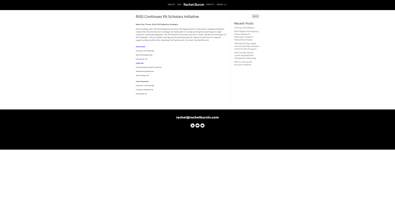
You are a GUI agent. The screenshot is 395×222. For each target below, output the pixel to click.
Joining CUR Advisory (244, 28)
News (220, 4)
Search (255, 16)
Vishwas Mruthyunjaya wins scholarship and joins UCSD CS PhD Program (246, 46)
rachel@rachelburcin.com (197, 117)
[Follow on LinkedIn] (193, 125)
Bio (179, 4)
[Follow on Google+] (202, 125)
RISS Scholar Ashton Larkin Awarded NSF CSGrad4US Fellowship (245, 55)
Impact (210, 4)
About (171, 4)
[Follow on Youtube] (197, 125)
